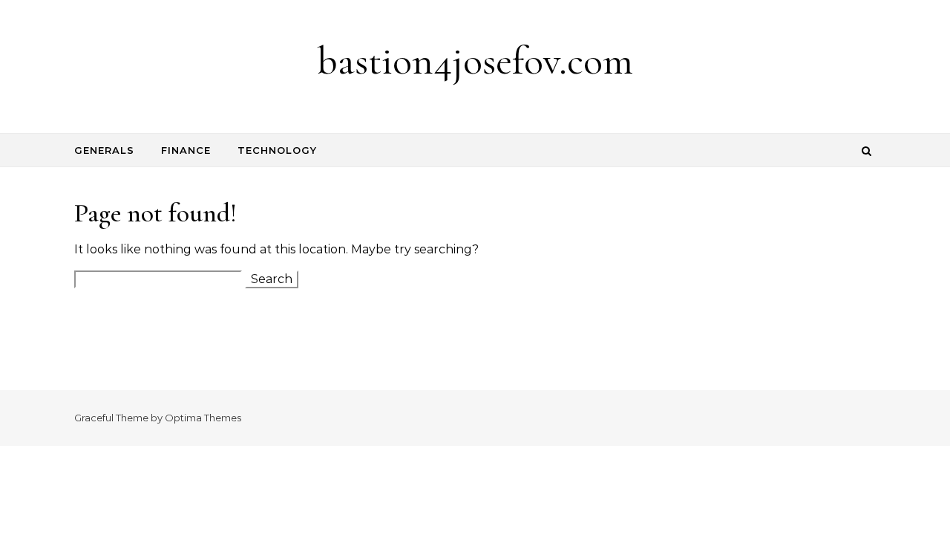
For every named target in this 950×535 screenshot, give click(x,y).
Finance (186, 150)
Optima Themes (203, 418)
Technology (277, 150)
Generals (104, 150)
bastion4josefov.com (475, 60)
